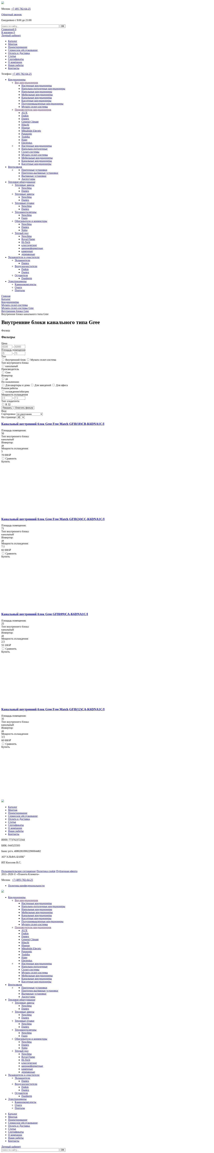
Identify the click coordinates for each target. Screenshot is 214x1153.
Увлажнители (22, 260)
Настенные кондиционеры (36, 85)
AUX (24, 112)
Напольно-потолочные (34, 148)
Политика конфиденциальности (26, 885)
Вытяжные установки (33, 175)
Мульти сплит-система (43, 359)
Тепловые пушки (24, 203)
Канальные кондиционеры (36, 97)
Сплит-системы (30, 151)
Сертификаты (16, 59)
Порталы (20, 290)
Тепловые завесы (24, 185)
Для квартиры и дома (17, 385)
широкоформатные (32, 248)
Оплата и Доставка (19, 53)
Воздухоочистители (26, 266)
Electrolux (26, 142)
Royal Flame (28, 239)
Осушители (21, 275)
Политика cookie (46, 871)
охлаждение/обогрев (17, 391)
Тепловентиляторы (25, 212)
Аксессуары (28, 179)
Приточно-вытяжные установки (39, 172)
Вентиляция (15, 166)
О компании (15, 62)
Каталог (12, 41)
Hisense (25, 127)
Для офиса (62, 385)
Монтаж (12, 44)
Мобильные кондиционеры (37, 94)
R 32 (8, 404)
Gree (8, 372)
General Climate (30, 121)
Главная (5, 296)
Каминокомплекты (25, 284)
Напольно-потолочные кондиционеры (43, 88)
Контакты (13, 68)
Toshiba (25, 136)
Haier (24, 139)
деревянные (28, 254)
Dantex (25, 118)
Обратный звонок (11, 14)
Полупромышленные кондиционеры (42, 103)
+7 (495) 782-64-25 (22, 879)
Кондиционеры (17, 79)
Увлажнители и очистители (23, 257)
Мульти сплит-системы (34, 106)
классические (29, 245)
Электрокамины (17, 281)
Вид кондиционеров (26, 82)
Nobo (24, 230)
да (6, 378)
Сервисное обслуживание (23, 50)
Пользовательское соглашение (18, 871)
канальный (11, 366)
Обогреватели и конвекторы (31, 221)
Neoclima (26, 188)
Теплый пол (21, 233)
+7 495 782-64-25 (21, 8)
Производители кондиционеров (33, 109)
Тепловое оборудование (21, 182)
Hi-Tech (25, 242)
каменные (27, 251)
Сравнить (10, 458)
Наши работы (16, 65)
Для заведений (42, 385)
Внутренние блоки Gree (15, 311)
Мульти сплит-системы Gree (17, 308)
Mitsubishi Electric (31, 130)
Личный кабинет (11, 35)
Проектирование (17, 47)
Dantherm (26, 278)
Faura (24, 218)
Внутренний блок (15, 359)
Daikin (25, 115)
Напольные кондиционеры (36, 91)
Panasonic (26, 133)
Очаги (18, 287)
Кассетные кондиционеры (36, 100)
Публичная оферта (66, 871)
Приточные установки (34, 169)
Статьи (12, 56)
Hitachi (25, 124)
